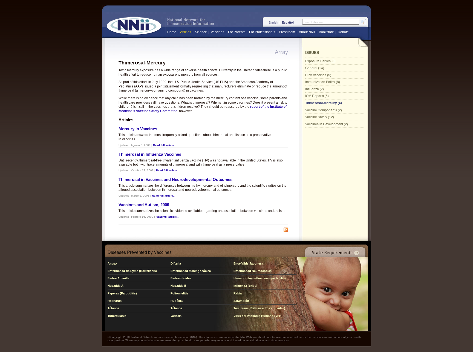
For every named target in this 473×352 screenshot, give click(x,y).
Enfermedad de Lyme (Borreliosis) (132, 270)
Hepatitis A (115, 285)
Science (201, 32)
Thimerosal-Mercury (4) (323, 102)
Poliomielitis (179, 293)
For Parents (236, 32)
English (273, 22)
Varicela (176, 315)
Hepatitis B (178, 285)
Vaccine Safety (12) (319, 116)
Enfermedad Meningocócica (191, 270)
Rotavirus (115, 300)
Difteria (176, 263)
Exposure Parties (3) (320, 60)
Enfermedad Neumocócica (252, 270)
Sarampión (241, 300)
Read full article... (165, 145)
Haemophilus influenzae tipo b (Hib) (259, 278)
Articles (185, 32)
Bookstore (326, 32)
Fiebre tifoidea (181, 278)
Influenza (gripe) (245, 285)
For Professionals (262, 32)
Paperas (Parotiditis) (122, 293)
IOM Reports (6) (317, 95)
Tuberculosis (117, 315)
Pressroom (287, 32)
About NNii (307, 32)
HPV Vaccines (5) (318, 74)
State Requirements (334, 251)
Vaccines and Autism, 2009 (144, 204)
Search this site (313, 22)
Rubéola (177, 300)
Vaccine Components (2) (323, 109)
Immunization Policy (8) (322, 81)
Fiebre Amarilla (118, 278)
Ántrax (112, 263)
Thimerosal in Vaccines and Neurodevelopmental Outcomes (175, 179)
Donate (343, 32)
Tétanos (113, 308)
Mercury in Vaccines (138, 128)
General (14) (314, 67)
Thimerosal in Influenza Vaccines (150, 154)
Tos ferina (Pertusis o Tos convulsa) (259, 308)
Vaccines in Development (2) (326, 123)
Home (171, 32)
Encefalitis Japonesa (248, 263)
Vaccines (217, 32)
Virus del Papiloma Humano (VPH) (257, 315)
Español (288, 22)
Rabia (237, 293)
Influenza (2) (314, 88)
